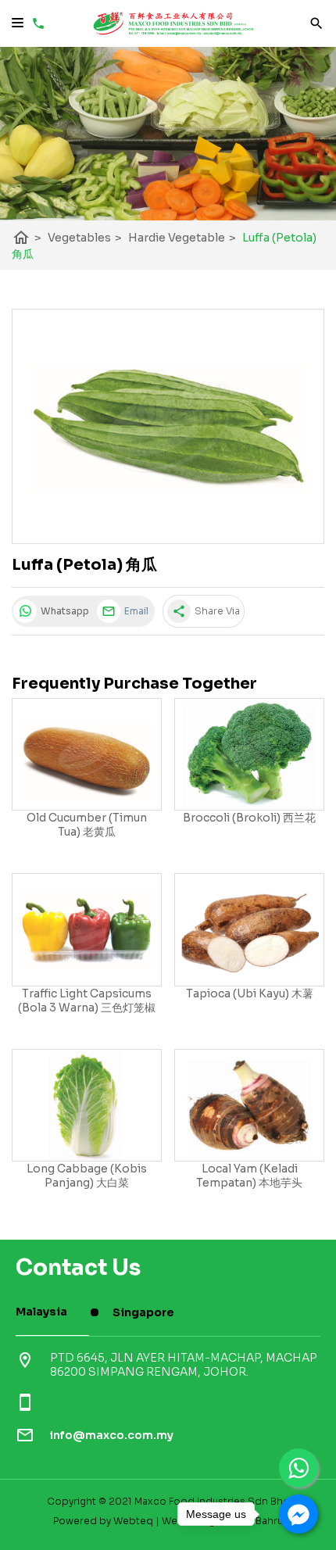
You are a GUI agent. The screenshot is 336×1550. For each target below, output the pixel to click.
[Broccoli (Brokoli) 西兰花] (249, 755)
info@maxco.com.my (111, 1435)
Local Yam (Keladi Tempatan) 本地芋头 (249, 1176)
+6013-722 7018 (96, 1402)
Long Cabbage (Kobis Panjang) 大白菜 (87, 1176)
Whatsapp (64, 611)
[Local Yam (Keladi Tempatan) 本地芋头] (249, 1106)
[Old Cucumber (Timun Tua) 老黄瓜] (87, 755)
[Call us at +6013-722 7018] (36, 27)
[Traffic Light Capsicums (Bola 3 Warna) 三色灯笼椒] (87, 930)
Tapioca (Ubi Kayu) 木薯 (249, 993)
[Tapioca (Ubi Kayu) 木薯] (249, 930)
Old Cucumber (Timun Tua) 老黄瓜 (87, 825)
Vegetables (85, 238)
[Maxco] (174, 31)
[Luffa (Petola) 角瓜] (168, 426)
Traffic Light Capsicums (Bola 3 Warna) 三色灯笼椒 (86, 1000)
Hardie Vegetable (182, 238)
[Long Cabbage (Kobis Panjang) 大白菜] (87, 1106)
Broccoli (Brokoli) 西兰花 (249, 818)
